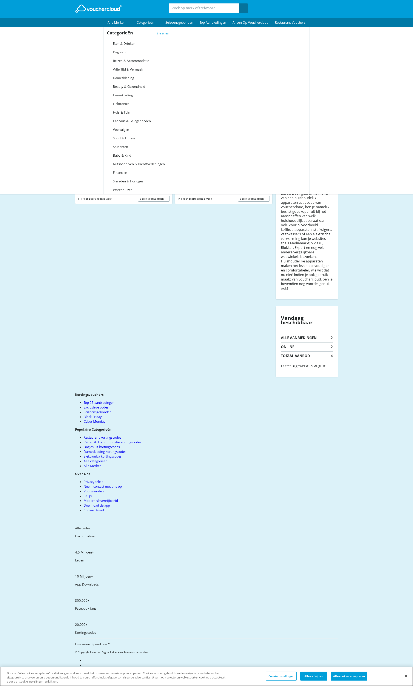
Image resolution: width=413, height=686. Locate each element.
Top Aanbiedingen (213, 22)
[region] (206, 676)
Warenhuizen (122, 190)
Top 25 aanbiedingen (99, 402)
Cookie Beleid (94, 510)
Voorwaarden (94, 491)
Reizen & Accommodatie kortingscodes (112, 442)
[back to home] (98, 8)
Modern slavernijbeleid (101, 500)
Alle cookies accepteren (349, 676)
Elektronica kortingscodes (103, 456)
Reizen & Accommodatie (130, 61)
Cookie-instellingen (281, 676)
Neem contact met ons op (103, 486)
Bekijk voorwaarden (152, 198)
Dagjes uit (120, 52)
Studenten (120, 147)
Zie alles (163, 33)
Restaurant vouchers (290, 22)
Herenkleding (122, 95)
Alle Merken (93, 466)
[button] (118, 22)
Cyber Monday (94, 421)
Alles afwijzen (313, 676)
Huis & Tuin (121, 112)
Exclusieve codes (96, 407)
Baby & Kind (121, 155)
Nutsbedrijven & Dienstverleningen (138, 164)
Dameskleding (123, 78)
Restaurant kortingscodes (102, 437)
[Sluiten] (406, 676)
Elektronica (120, 104)
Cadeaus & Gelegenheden (131, 121)
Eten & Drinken (123, 43)
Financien (119, 172)
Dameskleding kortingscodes (105, 451)
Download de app (97, 505)
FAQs (88, 496)
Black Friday (93, 417)
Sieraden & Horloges (127, 181)
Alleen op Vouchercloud (250, 22)
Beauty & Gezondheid (128, 86)
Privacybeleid (93, 481)
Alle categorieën (95, 461)
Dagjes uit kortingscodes (102, 447)
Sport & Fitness (123, 138)
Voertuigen (120, 129)
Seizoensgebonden (179, 22)
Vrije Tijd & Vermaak (127, 69)
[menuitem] (118, 22)
